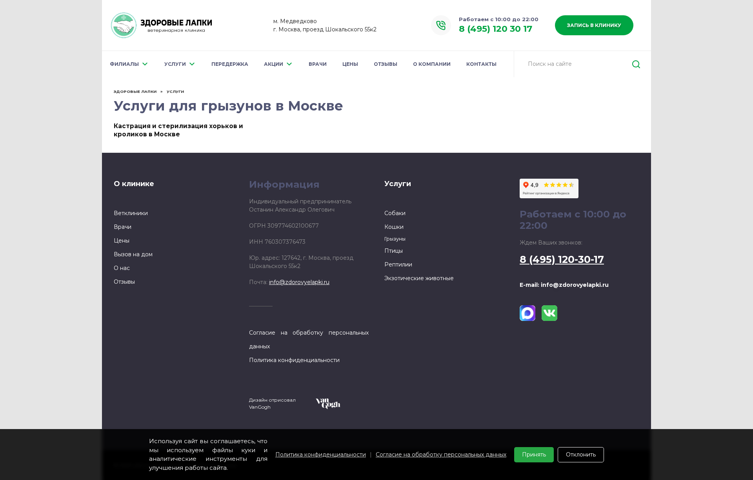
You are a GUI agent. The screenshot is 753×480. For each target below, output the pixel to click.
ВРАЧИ (318, 64)
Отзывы (124, 281)
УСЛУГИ (175, 64)
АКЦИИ (273, 64)
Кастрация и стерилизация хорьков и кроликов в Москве (178, 130)
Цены (121, 240)
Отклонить (581, 454)
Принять (534, 454)
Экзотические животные (419, 278)
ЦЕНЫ (350, 64)
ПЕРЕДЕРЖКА (229, 64)
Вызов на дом (133, 254)
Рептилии (398, 264)
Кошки (394, 226)
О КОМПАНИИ (432, 64)
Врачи (122, 226)
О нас (122, 268)
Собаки (395, 213)
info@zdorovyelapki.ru (299, 282)
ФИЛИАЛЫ (124, 64)
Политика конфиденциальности (320, 454)
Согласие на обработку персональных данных (441, 454)
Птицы (393, 250)
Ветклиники (131, 213)
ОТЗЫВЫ (385, 64)
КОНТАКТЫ (481, 64)
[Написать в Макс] (527, 313)
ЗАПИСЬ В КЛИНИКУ (594, 25)
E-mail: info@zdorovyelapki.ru (564, 285)
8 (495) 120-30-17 (562, 259)
